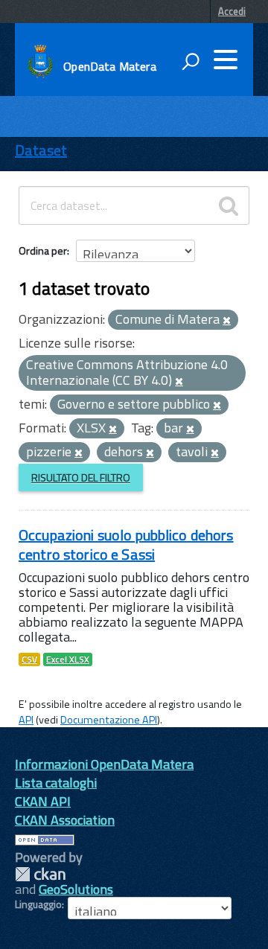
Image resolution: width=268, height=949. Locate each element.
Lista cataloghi (56, 783)
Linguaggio (38, 904)
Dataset (41, 150)
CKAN (40, 874)
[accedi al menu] (225, 59)
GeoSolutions (76, 889)
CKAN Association (65, 820)
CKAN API (43, 801)
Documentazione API (108, 720)
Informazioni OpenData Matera (104, 764)
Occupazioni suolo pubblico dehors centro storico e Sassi (126, 544)
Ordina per (43, 250)
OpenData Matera (109, 66)
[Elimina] (227, 321)
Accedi (232, 11)
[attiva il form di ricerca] (190, 61)
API (26, 720)
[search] (228, 205)
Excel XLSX (67, 659)
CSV (29, 659)
